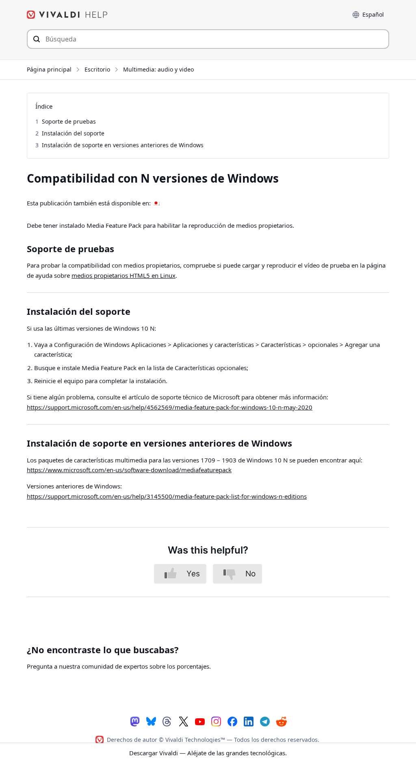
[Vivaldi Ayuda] (67, 15)
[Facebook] (232, 721)
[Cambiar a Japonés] (156, 203)
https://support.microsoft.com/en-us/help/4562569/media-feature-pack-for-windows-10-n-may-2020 (169, 407)
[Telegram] (265, 721)
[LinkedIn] (248, 721)
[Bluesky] (151, 721)
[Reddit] (281, 721)
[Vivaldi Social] (135, 721)
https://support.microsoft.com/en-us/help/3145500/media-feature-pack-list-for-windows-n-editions (167, 496)
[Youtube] (200, 721)
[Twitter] (183, 721)
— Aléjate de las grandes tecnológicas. (208, 753)
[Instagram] (216, 721)
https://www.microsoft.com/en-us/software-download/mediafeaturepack (129, 470)
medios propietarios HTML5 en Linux (124, 275)
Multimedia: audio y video (158, 69)
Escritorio (97, 69)
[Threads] (167, 721)
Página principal (49, 69)
